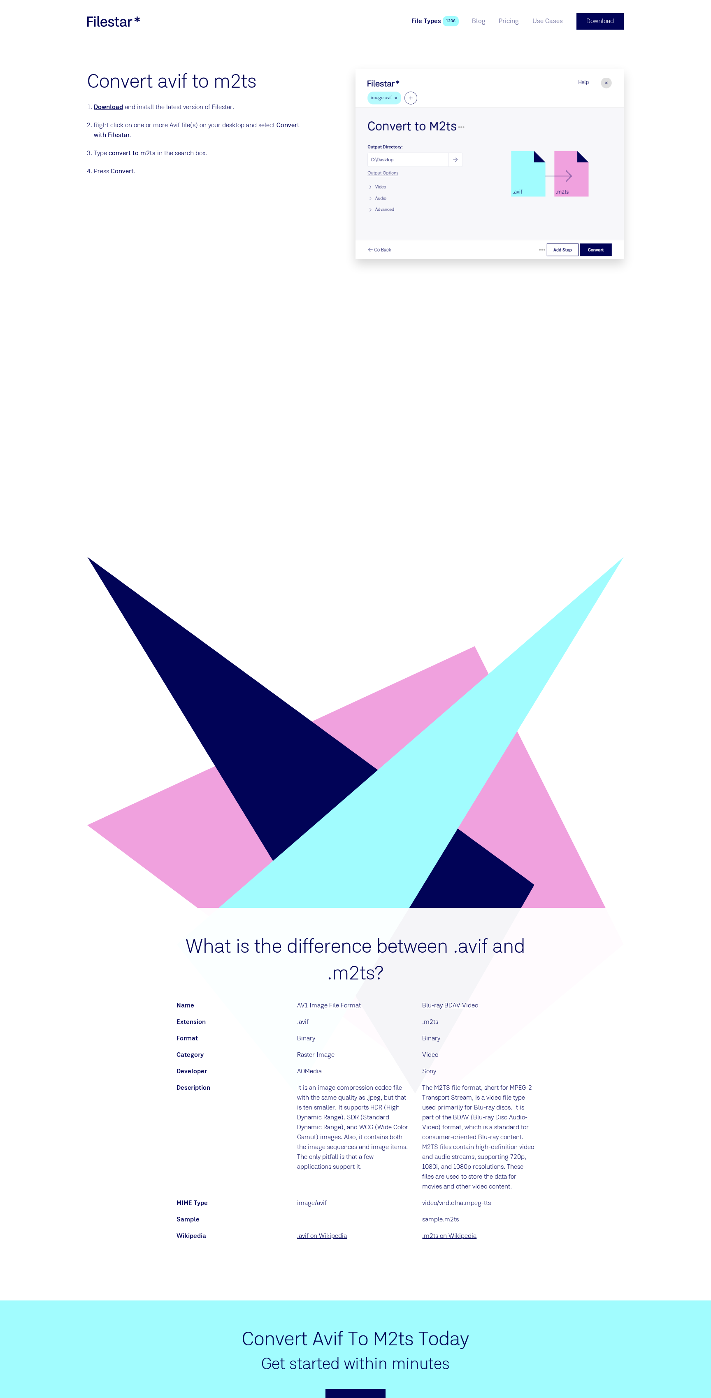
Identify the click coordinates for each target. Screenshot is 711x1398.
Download (108, 107)
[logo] (113, 21)
